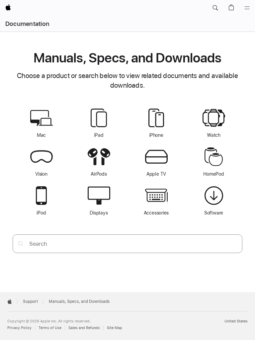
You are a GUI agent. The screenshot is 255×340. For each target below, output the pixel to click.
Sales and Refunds (84, 328)
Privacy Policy (19, 328)
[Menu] (247, 8)
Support (30, 301)
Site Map (114, 328)
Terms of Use (50, 328)
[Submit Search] (20, 243)
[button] (215, 8)
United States (236, 321)
